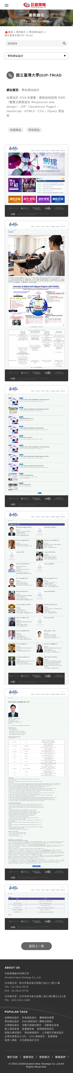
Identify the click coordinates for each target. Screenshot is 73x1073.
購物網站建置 (46, 1017)
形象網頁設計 (29, 1017)
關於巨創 (12, 1057)
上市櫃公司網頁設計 (53, 1032)
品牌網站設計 (12, 1017)
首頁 (10, 32)
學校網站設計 (12, 1021)
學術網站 (34, 129)
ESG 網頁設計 (37, 1036)
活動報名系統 (51, 1025)
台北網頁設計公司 (29, 1040)
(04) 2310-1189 (21, 1000)
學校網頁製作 (32, 1032)
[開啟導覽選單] (6, 5)
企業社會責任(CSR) (16, 1036)
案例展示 (44, 1057)
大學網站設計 (12, 1025)
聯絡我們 (60, 1057)
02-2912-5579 (20, 987)
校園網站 (15, 129)
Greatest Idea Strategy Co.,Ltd (42, 1064)
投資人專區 (11, 1040)
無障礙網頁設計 (45, 1029)
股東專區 (53, 1036)
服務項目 (28, 1057)
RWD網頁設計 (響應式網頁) (37, 1021)
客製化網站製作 (13, 1032)
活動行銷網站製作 (32, 1025)
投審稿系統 (28, 1029)
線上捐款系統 (12, 1029)
